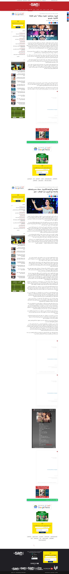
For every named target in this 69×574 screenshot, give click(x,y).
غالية (23, 9)
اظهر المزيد (18, 56)
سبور (20, 9)
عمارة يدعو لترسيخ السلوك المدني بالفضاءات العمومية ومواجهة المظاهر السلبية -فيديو (21, 103)
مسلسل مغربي (41, 180)
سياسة (44, 9)
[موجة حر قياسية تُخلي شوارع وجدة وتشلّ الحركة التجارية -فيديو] (13, 92)
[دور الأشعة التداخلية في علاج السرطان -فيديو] (13, 96)
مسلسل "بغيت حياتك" (48, 180)
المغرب (42, 178)
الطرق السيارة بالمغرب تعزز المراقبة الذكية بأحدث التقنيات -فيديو (18, 71)
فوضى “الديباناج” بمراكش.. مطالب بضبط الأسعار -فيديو (21, 99)
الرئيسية (51, 9)
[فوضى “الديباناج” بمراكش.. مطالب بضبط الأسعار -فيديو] (13, 99)
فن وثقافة (29, 9)
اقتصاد (40, 9)
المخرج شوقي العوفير (48, 178)
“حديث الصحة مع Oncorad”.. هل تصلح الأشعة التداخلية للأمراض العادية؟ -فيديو (21, 89)
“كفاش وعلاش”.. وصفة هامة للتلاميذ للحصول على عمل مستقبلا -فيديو (20, 74)
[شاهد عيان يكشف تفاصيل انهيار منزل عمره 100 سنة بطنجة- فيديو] (13, 85)
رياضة (33, 9)
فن (33, 178)
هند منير (53, 20)
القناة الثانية (54, 178)
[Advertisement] (42, 75)
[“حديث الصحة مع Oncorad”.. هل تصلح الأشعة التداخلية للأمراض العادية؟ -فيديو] (13, 89)
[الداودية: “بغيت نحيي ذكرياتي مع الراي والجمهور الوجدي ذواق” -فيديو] (13, 78)
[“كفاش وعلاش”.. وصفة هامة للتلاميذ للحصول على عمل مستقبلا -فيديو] (13, 74)
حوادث (37, 9)
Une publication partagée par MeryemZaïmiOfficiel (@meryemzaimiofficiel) (47, 122)
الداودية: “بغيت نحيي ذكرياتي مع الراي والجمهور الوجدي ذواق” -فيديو (20, 78)
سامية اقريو (37, 178)
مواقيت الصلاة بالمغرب (47, 572)
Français (16, 9)
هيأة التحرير (56, 572)
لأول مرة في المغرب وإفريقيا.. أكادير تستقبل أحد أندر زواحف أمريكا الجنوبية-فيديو (20, 82)
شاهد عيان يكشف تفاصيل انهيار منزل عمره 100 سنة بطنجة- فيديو (21, 85)
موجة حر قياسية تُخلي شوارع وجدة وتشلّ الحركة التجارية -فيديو (20, 92)
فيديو (26, 9)
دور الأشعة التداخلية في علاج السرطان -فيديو (21, 96)
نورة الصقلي (35, 180)
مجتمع (47, 9)
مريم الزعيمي (29, 178)
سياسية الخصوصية (52, 572)
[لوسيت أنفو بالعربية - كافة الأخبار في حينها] (34, 5)
